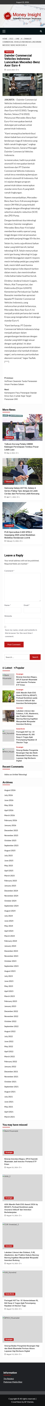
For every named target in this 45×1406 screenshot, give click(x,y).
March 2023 (9, 996)
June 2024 (8, 921)
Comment (9, 570)
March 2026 (9, 815)
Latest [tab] (8, 667)
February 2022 (10, 1061)
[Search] (40, 31)
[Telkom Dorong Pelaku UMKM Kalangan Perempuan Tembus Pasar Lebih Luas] (22, 427)
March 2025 (9, 875)
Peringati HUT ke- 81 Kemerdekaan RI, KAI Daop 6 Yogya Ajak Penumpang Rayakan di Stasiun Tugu (26, 737)
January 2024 (10, 946)
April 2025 (8, 870)
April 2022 (8, 1051)
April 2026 (8, 810)
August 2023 (10, 971)
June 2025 (8, 860)
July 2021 (8, 1097)
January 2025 (10, 885)
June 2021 (8, 1102)
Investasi (19, 708)
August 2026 (10, 790)
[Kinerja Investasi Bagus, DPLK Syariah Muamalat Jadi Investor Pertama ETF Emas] (8, 676)
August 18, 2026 (12, 1263)
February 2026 (10, 820)
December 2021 (11, 1071)
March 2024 (9, 936)
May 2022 (8, 1046)
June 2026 (8, 800)
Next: (20, 394)
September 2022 (11, 1026)
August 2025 (10, 850)
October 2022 (10, 1021)
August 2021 (10, 1091)
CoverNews (16, 1402)
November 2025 (11, 835)
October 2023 (10, 961)
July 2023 (8, 976)
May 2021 (8, 1107)
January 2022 (10, 1066)
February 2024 (10, 941)
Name (7, 605)
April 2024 (8, 931)
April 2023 (8, 991)
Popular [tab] (19, 667)
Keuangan (19, 674)
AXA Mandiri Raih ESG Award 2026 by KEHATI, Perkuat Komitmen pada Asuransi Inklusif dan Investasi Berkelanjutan (26, 698)
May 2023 (8, 986)
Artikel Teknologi (19, 774)
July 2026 (8, 795)
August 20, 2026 (12, 1167)
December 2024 (11, 891)
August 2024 (10, 911)
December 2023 (11, 951)
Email (27, 605)
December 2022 (11, 1011)
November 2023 (11, 956)
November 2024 (11, 896)
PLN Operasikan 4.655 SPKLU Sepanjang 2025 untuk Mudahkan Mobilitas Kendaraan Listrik (19, 535)
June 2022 (8, 1041)
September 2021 (11, 1086)
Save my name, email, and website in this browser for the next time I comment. (21, 633)
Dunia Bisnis (20, 729)
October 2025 (10, 840)
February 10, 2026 (12, 541)
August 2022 (10, 1031)
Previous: (20, 381)
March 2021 (9, 1117)
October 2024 (10, 901)
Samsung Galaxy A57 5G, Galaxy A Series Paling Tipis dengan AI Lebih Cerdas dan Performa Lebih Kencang (21, 491)
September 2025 (11, 845)
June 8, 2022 (10, 70)
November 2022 (11, 1016)
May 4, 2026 (10, 453)
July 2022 (8, 1036)
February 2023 (10, 1001)
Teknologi (9, 52)
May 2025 (8, 865)
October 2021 (10, 1081)
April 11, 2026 (11, 497)
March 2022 (9, 1056)
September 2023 (11, 966)
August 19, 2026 (12, 1215)
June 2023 (8, 981)
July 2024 (8, 916)
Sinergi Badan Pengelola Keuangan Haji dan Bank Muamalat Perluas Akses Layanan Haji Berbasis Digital (27, 755)
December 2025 (11, 830)
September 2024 (11, 906)
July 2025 (8, 855)
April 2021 (8, 1112)
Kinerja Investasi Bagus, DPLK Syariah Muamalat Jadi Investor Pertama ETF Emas (21, 1161)
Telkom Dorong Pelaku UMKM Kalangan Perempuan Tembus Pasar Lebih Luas (21, 447)
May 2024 (8, 926)
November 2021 (11, 1076)
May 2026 (8, 805)
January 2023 (10, 1006)
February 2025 (10, 880)
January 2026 (10, 825)
